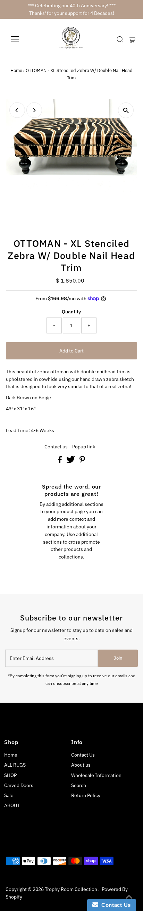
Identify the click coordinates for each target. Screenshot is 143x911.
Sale (9, 795)
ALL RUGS (15, 765)
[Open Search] (120, 39)
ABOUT (12, 805)
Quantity (71, 312)
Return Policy (85, 795)
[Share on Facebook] (60, 461)
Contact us (56, 447)
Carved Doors (18, 785)
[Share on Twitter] (71, 461)
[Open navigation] (21, 39)
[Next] (34, 110)
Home (16, 70)
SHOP (10, 775)
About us (81, 765)
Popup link (83, 447)
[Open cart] (132, 39)
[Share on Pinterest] (82, 461)
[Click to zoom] (126, 110)
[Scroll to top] (129, 897)
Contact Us (83, 755)
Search (78, 785)
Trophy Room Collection (71, 889)
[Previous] (17, 110)
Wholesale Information (96, 775)
